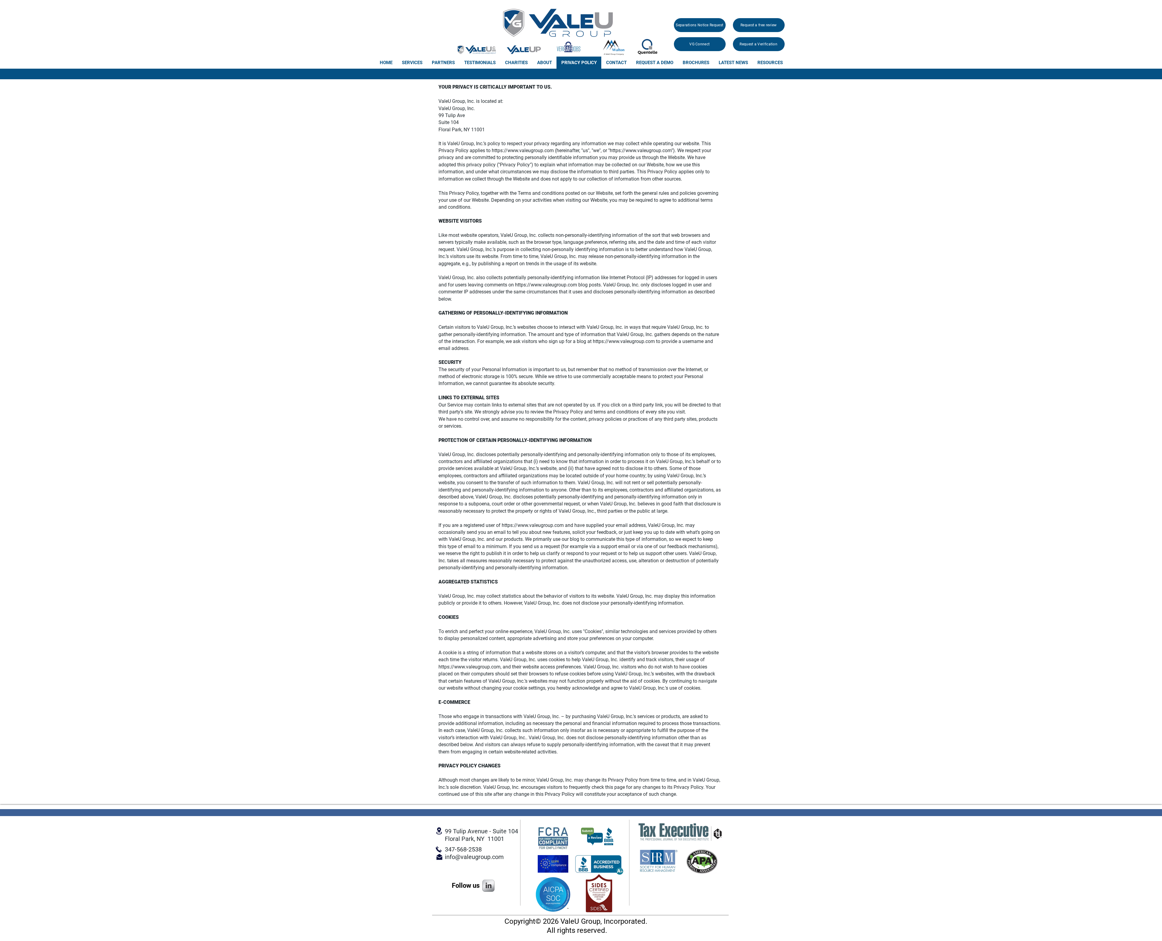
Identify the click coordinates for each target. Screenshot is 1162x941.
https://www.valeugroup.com (523, 150)
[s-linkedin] (488, 886)
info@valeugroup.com (474, 857)
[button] (412, 63)
